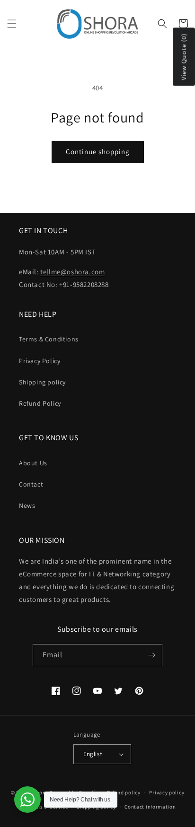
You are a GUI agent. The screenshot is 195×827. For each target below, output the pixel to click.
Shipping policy (42, 382)
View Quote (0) (183, 57)
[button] (11, 23)
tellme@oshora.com (72, 271)
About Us (33, 463)
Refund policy (124, 792)
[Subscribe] (151, 655)
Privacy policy (166, 792)
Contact (31, 484)
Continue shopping (98, 151)
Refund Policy (40, 403)
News (27, 505)
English (93, 754)
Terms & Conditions (49, 339)
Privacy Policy (39, 361)
